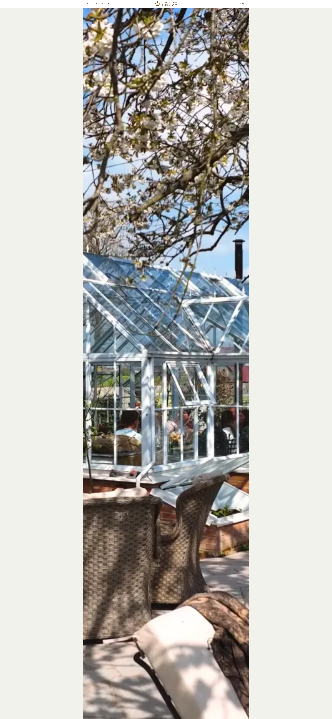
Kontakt (110, 4)
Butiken (98, 4)
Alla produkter (91, 4)
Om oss (104, 4)
